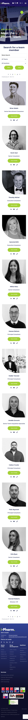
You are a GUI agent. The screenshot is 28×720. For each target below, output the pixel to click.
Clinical (12, 654)
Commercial (13, 656)
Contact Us (4, 656)
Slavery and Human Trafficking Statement (10, 714)
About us (3, 652)
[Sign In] (17, 3)
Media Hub (3, 654)
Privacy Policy (14, 710)
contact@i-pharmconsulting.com (18, 637)
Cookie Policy (4, 712)
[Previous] (8, 74)
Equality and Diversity (12, 712)
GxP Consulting (5, 681)
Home (2, 649)
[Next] (20, 74)
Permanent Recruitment (7, 675)
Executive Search (5, 679)
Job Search (4, 658)
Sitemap (3, 716)
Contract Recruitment (6, 677)
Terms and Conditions (6, 710)
